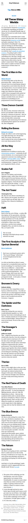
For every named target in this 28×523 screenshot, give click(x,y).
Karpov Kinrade (16, 509)
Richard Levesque (21, 511)
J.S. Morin (21, 507)
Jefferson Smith (7, 509)
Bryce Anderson (12, 506)
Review (14, 15)
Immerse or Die (15, 40)
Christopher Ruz (20, 506)
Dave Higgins (6, 507)
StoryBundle (21, 27)
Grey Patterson (14, 3)
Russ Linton (6, 512)
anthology (6, 504)
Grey (6, 26)
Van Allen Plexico (14, 512)
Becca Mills (12, 504)
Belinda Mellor (18, 504)
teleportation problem (8, 153)
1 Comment (23, 26)
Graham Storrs (14, 507)
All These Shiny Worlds (14, 21)
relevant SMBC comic (13, 159)
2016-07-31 (14, 26)
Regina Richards (12, 511)
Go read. (16, 467)
